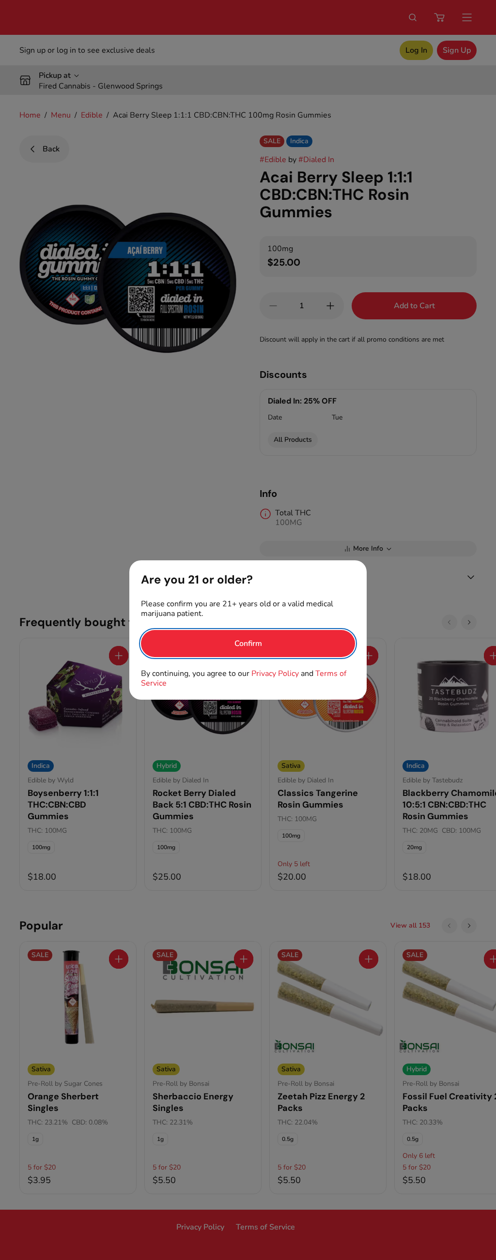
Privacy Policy (275, 673)
